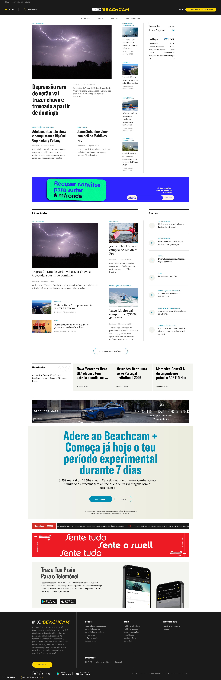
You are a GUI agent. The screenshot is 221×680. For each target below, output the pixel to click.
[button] (61, 369)
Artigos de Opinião (91, 638)
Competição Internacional (43, 127)
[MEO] (7, 2)
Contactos (128, 641)
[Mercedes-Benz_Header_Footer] (17, 2)
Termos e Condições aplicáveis (95, 511)
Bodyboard (82, 127)
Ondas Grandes (90, 641)
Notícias (166, 629)
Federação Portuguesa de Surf (96, 626)
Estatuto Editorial (130, 638)
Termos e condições (131, 632)
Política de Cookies (131, 629)
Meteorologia (38, 23)
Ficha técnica (129, 635)
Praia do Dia (154, 26)
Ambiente (126, 62)
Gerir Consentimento (139, 674)
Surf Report (154, 39)
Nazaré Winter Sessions (171, 626)
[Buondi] (28, 2)
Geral (160, 256)
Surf (56, 320)
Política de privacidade (132, 626)
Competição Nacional (167, 325)
